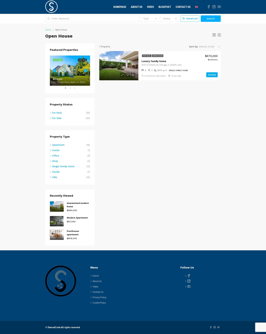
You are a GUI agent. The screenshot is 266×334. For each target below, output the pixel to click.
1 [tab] (67, 88)
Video (150, 6)
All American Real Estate (155, 76)
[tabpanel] (70, 71)
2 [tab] (71, 88)
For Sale (147, 56)
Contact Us (183, 6)
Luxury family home (153, 61)
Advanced (191, 18)
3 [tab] (76, 88)
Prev (54, 70)
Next (85, 70)
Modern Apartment (77, 217)
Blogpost (165, 6)
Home (96, 276)
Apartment (58, 145)
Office (55, 155)
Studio (56, 171)
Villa (54, 177)
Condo (55, 150)
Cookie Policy (99, 303)
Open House (158, 56)
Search (211, 18)
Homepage (119, 6)
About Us (136, 6)
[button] (150, 18)
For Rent (57, 112)
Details (212, 74)
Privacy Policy (99, 297)
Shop (55, 161)
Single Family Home (63, 166)
